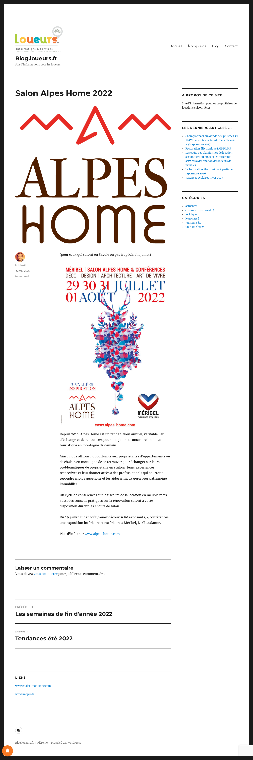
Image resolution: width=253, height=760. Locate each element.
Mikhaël (20, 265)
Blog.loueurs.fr (36, 58)
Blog (215, 46)
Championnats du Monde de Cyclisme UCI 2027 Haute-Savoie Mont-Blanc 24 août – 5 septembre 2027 (211, 140)
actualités (191, 206)
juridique (191, 214)
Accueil (176, 46)
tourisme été (193, 222)
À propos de (197, 46)
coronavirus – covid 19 (199, 210)
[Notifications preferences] (7, 750)
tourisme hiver (194, 227)
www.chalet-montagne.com (33, 686)
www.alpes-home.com (102, 534)
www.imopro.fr (24, 694)
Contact (231, 46)
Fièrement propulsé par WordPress (59, 742)
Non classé (22, 276)
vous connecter (46, 574)
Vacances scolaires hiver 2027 (204, 177)
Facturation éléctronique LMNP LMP (208, 148)
